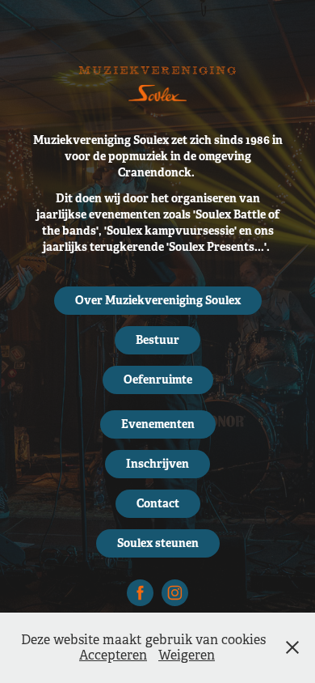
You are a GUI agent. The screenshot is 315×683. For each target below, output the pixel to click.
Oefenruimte (158, 379)
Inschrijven (157, 463)
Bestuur (157, 340)
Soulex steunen (158, 543)
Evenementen (158, 424)
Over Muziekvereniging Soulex (158, 300)
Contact (157, 503)
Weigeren (186, 655)
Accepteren (113, 655)
